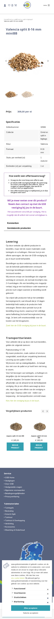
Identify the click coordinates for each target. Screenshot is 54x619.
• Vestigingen (9, 481)
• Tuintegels (9, 508)
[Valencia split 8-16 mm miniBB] (27, 60)
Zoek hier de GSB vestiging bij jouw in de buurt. (26, 325)
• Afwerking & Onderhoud (14, 530)
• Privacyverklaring (11, 496)
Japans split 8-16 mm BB (39, 437)
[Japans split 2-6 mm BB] (15, 425)
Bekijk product (15, 446)
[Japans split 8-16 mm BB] (38, 425)
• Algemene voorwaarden (14, 490)
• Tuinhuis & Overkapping (14, 520)
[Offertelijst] (12, 5)
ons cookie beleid (17, 578)
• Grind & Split (9, 514)
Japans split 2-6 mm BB (15, 436)
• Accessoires (9, 527)
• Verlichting (9, 524)
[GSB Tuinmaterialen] (27, 5)
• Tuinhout (8, 517)
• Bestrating (9, 511)
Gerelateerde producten (19, 228)
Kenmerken (13, 223)
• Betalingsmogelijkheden (14, 493)
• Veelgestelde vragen (13, 487)
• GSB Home (9, 477)
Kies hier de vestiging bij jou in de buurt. (22, 401)
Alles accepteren (30, 608)
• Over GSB (9, 484)
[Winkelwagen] (15, 5)
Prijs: (9, 111)
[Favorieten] (9, 5)
